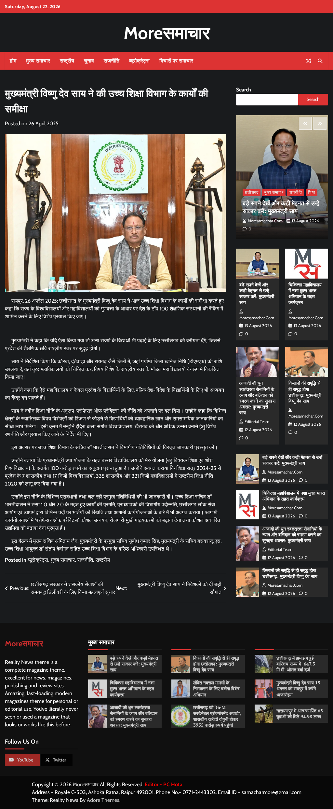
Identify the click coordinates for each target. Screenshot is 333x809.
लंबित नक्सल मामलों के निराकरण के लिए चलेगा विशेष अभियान (216, 688)
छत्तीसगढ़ (252, 192)
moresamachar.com (265, 220)
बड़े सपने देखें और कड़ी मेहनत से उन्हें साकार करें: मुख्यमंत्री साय (281, 206)
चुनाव (89, 61)
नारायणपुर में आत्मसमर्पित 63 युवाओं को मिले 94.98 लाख (299, 714)
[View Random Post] (308, 61)
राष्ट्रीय (67, 61)
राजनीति (111, 61)
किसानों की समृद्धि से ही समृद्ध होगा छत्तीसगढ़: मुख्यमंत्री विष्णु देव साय (304, 392)
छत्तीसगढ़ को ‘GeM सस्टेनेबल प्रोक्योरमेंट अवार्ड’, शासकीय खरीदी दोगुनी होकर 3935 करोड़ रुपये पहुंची (217, 716)
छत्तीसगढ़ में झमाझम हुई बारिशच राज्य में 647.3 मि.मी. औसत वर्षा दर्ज (295, 664)
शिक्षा (311, 192)
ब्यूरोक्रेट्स (139, 61)
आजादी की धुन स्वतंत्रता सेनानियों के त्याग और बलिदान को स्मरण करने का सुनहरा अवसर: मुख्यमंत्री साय (257, 397)
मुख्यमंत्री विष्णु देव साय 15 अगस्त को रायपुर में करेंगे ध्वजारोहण (298, 688)
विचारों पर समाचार (176, 61)
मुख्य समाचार (38, 61)
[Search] (320, 61)
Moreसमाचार (167, 32)
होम (13, 61)
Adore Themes (103, 800)
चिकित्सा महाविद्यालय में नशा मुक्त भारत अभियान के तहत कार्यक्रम (305, 293)
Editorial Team (257, 421)
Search (243, 90)
